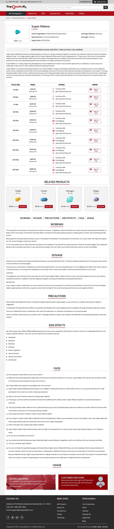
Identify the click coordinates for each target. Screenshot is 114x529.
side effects (69, 218)
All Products (61, 504)
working (25, 218)
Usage (90, 218)
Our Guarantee (88, 504)
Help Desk (86, 518)
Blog (84, 521)
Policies (85, 511)
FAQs (81, 218)
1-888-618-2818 (13, 1)
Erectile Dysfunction (18, 18)
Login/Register (85, 2)
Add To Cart (96, 90)
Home (8, 18)
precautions (52, 218)
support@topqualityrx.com (32, 1)
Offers (82, 13)
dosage (37, 218)
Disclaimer (86, 514)
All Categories (15, 13)
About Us (32, 13)
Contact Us (55, 13)
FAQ (43, 13)
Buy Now (23, 206)
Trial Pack (69, 13)
